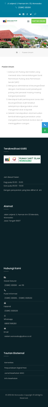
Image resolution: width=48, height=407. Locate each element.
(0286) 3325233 (11, 311)
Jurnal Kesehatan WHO (14, 373)
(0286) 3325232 (25, 298)
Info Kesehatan (10, 378)
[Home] (17, 52)
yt (19, 14)
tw (30, 14)
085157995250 (10, 323)
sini (40, 190)
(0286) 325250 (24, 7)
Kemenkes (8, 362)
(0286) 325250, (10, 298)
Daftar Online (38, 21)
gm (16, 14)
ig (23, 14)
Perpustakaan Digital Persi (15, 368)
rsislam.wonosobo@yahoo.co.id (17, 336)
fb (27, 14)
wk (12, 14)
